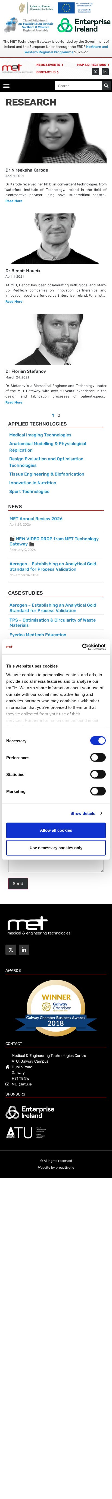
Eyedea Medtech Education (38, 634)
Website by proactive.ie (56, 1167)
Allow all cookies (56, 830)
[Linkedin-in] (105, 71)
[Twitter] (95, 71)
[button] (6, 86)
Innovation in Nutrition (32, 482)
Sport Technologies (29, 491)
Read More (13, 201)
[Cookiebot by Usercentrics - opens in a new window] (82, 646)
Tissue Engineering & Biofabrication (46, 474)
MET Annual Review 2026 (36, 518)
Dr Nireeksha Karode (26, 170)
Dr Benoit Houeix (23, 270)
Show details (82, 813)
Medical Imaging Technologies (40, 434)
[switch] (98, 757)
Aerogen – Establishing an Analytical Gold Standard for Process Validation (53, 566)
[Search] (106, 85)
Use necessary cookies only (56, 847)
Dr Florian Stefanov (25, 371)
